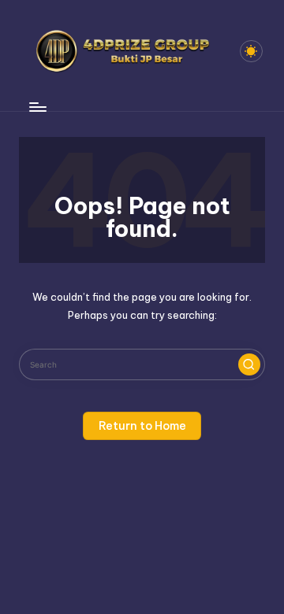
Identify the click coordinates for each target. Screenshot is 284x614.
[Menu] (37, 106)
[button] (249, 364)
